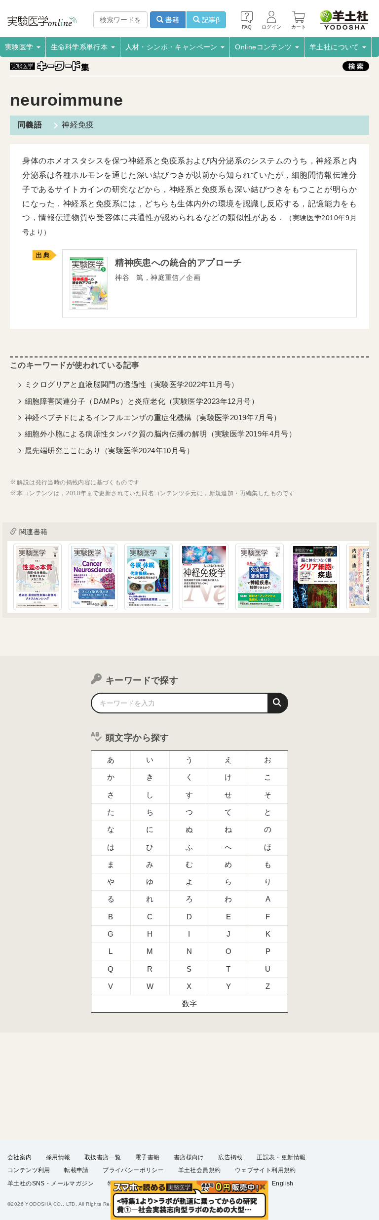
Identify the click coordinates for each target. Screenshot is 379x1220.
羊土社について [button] (335, 47)
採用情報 (58, 1157)
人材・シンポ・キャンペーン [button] (172, 47)
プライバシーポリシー (133, 1170)
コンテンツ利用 (28, 1170)
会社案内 (19, 1157)
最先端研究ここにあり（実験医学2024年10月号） (109, 450)
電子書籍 (147, 1157)
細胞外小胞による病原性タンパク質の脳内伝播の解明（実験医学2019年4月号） (160, 434)
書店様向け (189, 1157)
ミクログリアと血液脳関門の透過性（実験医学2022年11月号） (131, 384)
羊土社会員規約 (199, 1170)
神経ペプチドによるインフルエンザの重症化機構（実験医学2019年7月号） (153, 417)
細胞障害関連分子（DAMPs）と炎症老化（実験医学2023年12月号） (142, 401)
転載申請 (76, 1170)
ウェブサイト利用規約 (265, 1170)
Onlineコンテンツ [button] (264, 47)
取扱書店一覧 (102, 1157)
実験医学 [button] (20, 47)
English (283, 1183)
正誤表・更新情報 (281, 1157)
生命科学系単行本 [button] (80, 47)
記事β (210, 20)
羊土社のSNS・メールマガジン (50, 1183)
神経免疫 (78, 124)
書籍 (171, 20)
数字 (189, 1003)
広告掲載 (230, 1157)
